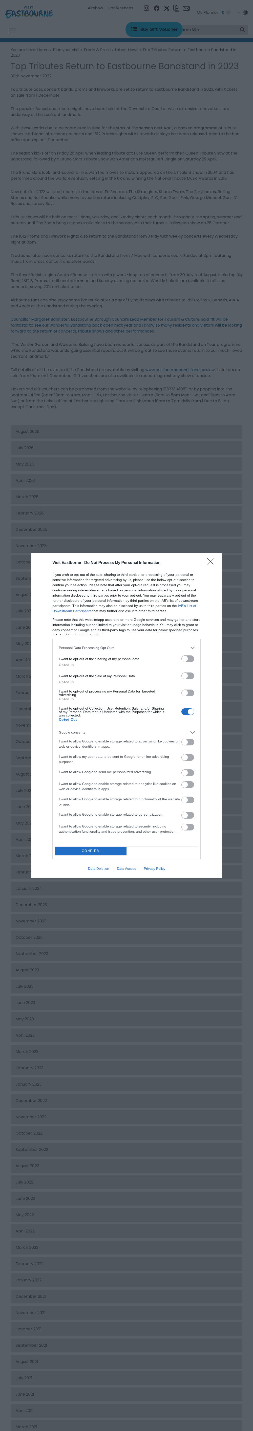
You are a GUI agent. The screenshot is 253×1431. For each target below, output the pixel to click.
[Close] (212, 563)
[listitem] (126, 647)
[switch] (187, 658)
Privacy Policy (154, 869)
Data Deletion (98, 869)
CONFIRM (91, 851)
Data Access (126, 869)
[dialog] (126, 715)
